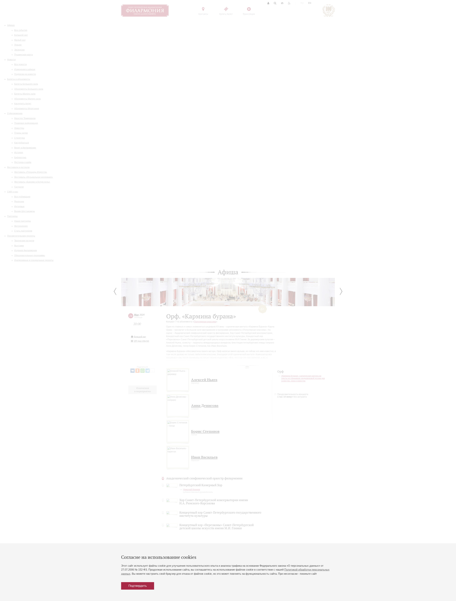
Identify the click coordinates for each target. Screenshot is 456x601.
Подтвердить (137, 585)
